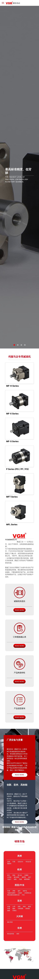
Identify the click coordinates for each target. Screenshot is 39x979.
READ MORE (19, 610)
